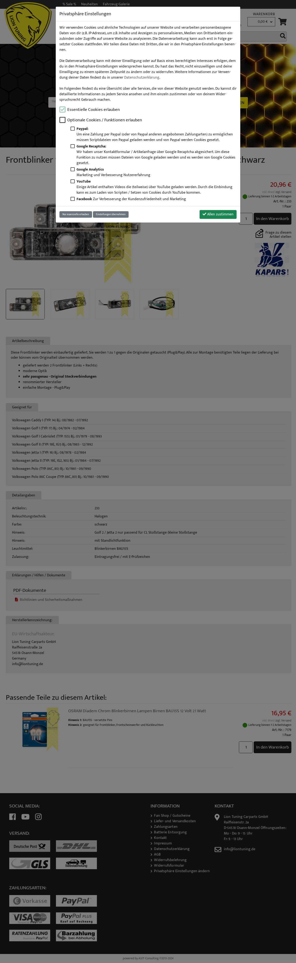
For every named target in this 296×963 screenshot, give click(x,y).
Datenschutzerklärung (141, 77)
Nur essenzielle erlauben (75, 214)
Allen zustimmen (220, 214)
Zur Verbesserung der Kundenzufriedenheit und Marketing (131, 199)
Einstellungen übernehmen (111, 214)
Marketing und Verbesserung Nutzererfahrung (113, 172)
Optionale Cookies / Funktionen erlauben (104, 120)
